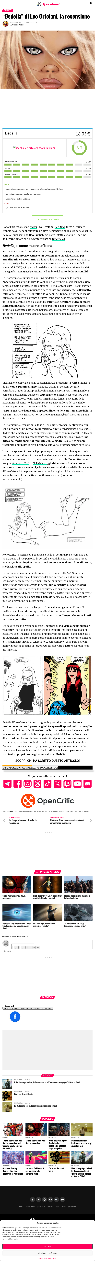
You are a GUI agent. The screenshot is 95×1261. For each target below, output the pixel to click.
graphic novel (58, 811)
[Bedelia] (34, 148)
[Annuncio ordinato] (22, 947)
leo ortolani (72, 811)
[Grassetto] (12, 947)
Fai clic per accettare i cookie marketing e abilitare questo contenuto (27, 1008)
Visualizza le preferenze (47, 1253)
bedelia (38, 811)
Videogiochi (30, 1206)
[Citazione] (26, 947)
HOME (21, 1206)
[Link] (31, 947)
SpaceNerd (9, 1006)
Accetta (47, 1246)
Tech (57, 1206)
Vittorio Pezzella (18, 25)
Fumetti (46, 811)
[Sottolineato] (17, 947)
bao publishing (26, 811)
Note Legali (52, 1258)
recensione (84, 811)
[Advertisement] (47, 108)
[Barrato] (19, 947)
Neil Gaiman (40, 463)
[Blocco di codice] (29, 947)
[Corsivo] (15, 947)
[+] (38, 947)
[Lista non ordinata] (24, 947)
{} (34, 947)
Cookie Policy (42, 1258)
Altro (63, 1206)
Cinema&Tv (41, 1206)
